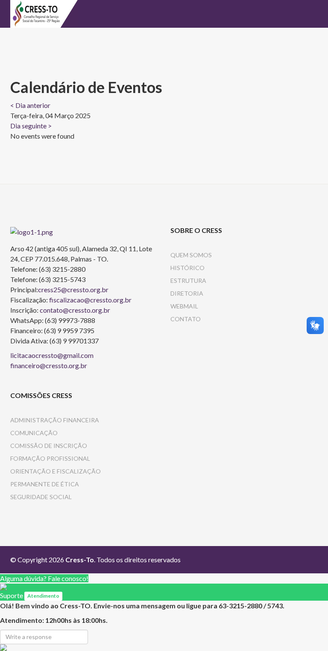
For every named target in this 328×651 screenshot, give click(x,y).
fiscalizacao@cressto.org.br (90, 300)
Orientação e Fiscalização (55, 471)
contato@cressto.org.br (75, 310)
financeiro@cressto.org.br (48, 365)
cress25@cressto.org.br (73, 289)
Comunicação (34, 432)
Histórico (187, 267)
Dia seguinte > (31, 126)
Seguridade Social (41, 496)
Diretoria (186, 293)
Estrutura (188, 280)
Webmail (184, 306)
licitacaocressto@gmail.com (52, 355)
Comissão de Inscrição (48, 445)
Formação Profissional (50, 458)
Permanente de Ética (44, 484)
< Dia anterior (30, 105)
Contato (185, 319)
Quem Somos (191, 255)
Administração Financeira (54, 420)
